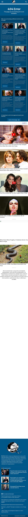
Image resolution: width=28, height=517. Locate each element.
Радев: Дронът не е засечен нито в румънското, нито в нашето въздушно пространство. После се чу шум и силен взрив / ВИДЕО (20, 32)
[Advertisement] (14, 345)
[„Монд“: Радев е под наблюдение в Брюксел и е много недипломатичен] (7, 70)
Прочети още (5, 41)
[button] (2, 2)
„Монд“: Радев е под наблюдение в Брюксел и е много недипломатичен (7, 75)
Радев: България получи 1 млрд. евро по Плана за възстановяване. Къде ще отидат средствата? (18, 472)
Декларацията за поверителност (20, 515)
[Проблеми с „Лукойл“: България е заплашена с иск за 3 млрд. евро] (20, 48)
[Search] (26, 2)
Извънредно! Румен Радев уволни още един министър (17, 487)
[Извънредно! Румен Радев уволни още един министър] (7, 48)
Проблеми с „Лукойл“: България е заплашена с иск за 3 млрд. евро (20, 54)
